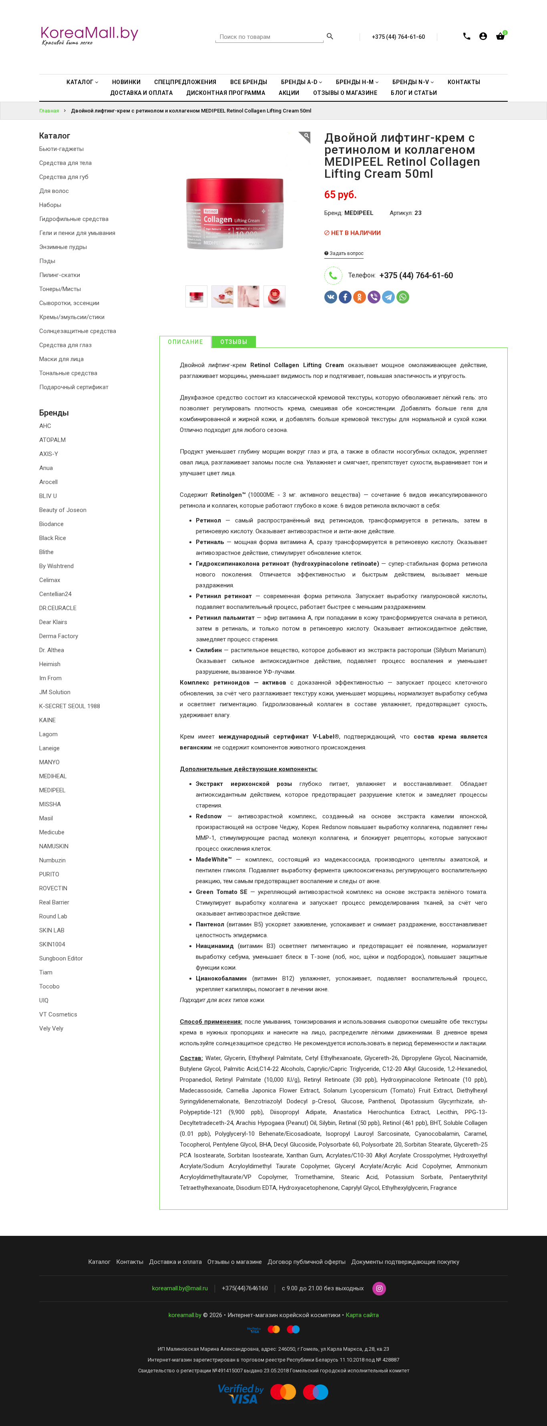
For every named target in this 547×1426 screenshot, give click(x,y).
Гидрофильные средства (74, 219)
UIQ (43, 1000)
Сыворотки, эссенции (69, 303)
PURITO (49, 874)
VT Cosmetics (58, 1014)
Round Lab (53, 916)
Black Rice (52, 538)
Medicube (51, 832)
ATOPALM (52, 440)
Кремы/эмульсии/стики (72, 317)
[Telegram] (388, 297)
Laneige (49, 748)
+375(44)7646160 (245, 1288)
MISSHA (50, 804)
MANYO (49, 762)
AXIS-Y (48, 454)
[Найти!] (330, 37)
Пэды (47, 261)
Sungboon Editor (61, 958)
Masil (46, 818)
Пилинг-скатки (59, 275)
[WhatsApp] (402, 297)
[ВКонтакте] (330, 297)
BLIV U (48, 496)
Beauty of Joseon (62, 510)
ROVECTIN (53, 888)
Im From (50, 678)
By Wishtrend (56, 566)
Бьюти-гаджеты (61, 149)
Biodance (51, 524)
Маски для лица (61, 359)
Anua (46, 468)
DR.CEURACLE (57, 608)
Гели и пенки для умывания (77, 233)
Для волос (54, 191)
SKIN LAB (51, 930)
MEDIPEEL (52, 790)
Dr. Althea (51, 650)
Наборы (50, 205)
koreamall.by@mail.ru (180, 1288)
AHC (45, 426)
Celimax (49, 580)
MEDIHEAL (53, 776)
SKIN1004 (52, 944)
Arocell (48, 482)
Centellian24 (55, 594)
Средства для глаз (65, 345)
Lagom (48, 734)
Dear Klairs (53, 622)
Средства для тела (65, 163)
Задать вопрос (346, 253)
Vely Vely (51, 1028)
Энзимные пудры (63, 247)
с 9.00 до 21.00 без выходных (323, 1288)
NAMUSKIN (53, 846)
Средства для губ (63, 177)
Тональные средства (68, 373)
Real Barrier (54, 902)
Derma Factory (58, 636)
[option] (196, 296)
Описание (185, 342)
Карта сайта (362, 1315)
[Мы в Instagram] (379, 1289)
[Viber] (374, 297)
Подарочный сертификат (74, 387)
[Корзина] (500, 38)
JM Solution (54, 692)
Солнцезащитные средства (77, 331)
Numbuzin (52, 860)
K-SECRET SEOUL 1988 (69, 706)
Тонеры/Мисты (60, 289)
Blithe (46, 552)
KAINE (47, 720)
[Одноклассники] (359, 297)
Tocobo (49, 986)
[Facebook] (345, 297)
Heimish (49, 664)
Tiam (45, 972)
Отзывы (233, 342)
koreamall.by (185, 1315)
